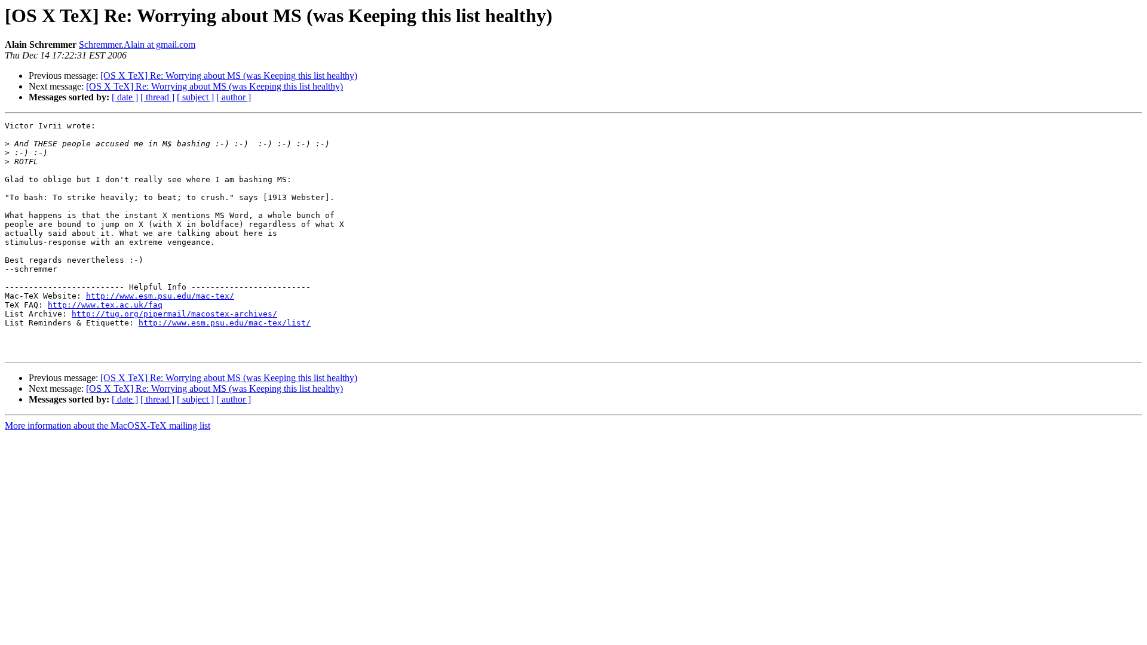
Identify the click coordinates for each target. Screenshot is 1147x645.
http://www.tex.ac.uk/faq (105, 304)
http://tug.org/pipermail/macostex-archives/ (174, 313)
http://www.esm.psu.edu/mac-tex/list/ (225, 322)
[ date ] (125, 97)
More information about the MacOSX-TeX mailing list (107, 425)
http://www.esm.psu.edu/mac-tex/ (160, 295)
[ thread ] (157, 97)
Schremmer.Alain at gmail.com (137, 44)
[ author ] (233, 97)
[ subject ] (195, 97)
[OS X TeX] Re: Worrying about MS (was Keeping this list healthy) (228, 75)
